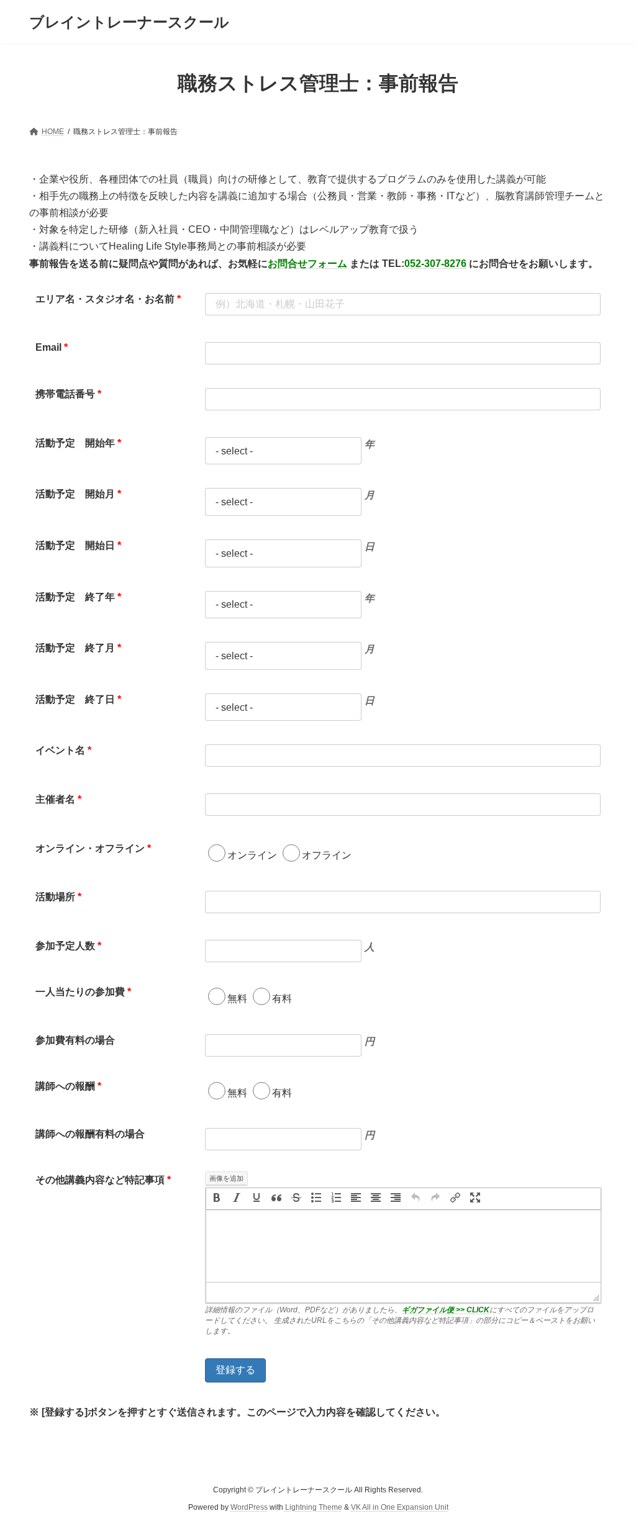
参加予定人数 (68, 945)
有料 (282, 998)
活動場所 (58, 896)
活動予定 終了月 (78, 648)
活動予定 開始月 (78, 494)
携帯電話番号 (68, 394)
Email (51, 347)
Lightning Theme (313, 1508)
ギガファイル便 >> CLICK (445, 1310)
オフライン (327, 855)
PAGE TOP (609, 1471)
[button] (216, 1198)
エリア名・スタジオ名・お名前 (108, 299)
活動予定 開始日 (78, 545)
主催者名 (58, 799)
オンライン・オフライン (93, 848)
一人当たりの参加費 (83, 991)
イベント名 (63, 750)
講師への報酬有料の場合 (90, 1134)
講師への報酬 (68, 1086)
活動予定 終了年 (78, 597)
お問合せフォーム (307, 263)
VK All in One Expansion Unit (399, 1508)
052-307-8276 (435, 263)
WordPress (249, 1508)
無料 (237, 998)
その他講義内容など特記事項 (103, 1180)
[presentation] (216, 1198)
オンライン (252, 855)
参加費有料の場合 (75, 1040)
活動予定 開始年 (78, 443)
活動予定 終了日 (78, 699)
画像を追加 (226, 1178)
